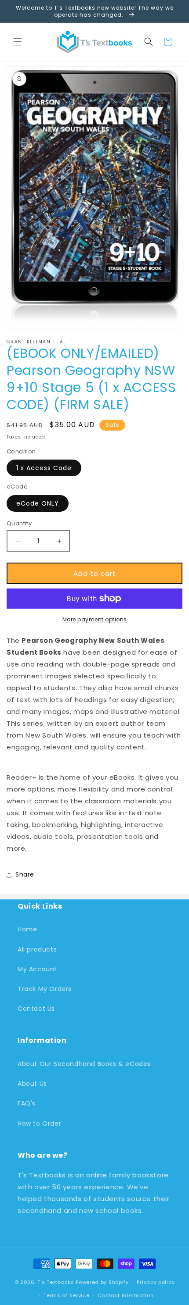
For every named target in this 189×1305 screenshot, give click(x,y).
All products (37, 949)
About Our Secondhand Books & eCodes (84, 1063)
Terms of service (66, 1295)
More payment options (94, 619)
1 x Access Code (44, 468)
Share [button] (24, 874)
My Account (37, 969)
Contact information (125, 1295)
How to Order (39, 1123)
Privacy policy (155, 1282)
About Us (32, 1083)
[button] (17, 41)
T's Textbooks (55, 1281)
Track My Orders (45, 988)
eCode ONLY (37, 503)
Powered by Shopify (102, 1281)
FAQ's (27, 1103)
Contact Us (36, 1008)
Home (27, 929)
